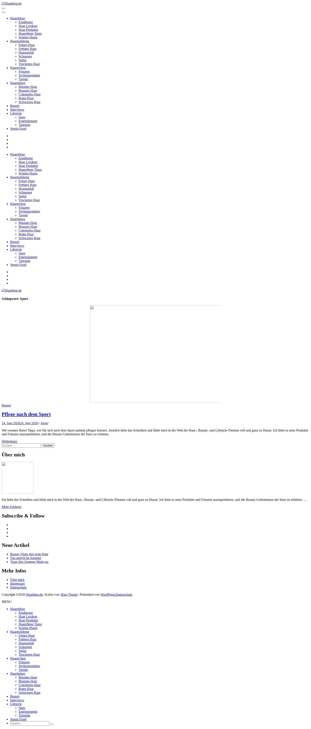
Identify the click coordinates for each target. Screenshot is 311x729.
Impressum (17, 583)
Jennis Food (18, 128)
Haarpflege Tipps (30, 33)
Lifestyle (16, 113)
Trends (23, 79)
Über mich (17, 580)
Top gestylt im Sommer (25, 558)
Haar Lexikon (28, 26)
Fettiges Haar (27, 49)
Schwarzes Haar (29, 102)
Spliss (22, 60)
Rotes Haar (26, 98)
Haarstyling (18, 68)
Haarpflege (17, 18)
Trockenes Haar (29, 64)
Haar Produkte (28, 29)
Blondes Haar (28, 87)
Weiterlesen (9, 441)
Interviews (17, 109)
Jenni (44, 423)
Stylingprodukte (29, 75)
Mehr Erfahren (11, 507)
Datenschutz (18, 587)
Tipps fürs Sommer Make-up (29, 562)
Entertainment (28, 121)
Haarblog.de (34, 594)
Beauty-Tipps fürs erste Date (29, 554)
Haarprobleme (19, 41)
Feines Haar (27, 45)
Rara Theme (69, 594)
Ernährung (26, 22)
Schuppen (25, 56)
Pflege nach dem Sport (26, 414)
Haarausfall (26, 52)
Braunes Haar (28, 90)
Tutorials (24, 125)
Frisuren (24, 71)
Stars (22, 117)
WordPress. (108, 594)
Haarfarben (17, 83)
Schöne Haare (28, 37)
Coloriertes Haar (30, 94)
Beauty (15, 106)
